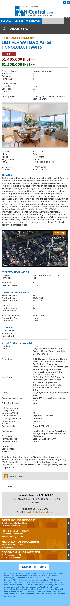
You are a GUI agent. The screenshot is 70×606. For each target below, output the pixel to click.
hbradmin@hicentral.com (38, 512)
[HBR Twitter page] (68, 2)
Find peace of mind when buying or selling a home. (15, 533)
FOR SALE (6, 20)
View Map (60, 232)
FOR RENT (18, 20)
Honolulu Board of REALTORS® (30, 573)
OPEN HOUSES (33, 20)
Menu (67, 17)
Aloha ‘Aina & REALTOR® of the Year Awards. (20, 544)
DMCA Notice (50, 573)
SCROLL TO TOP (33, 567)
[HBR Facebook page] (64, 2)
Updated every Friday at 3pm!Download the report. (18, 522)
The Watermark (18, 37)
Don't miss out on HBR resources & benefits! (20, 554)
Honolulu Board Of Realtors (35, 11)
